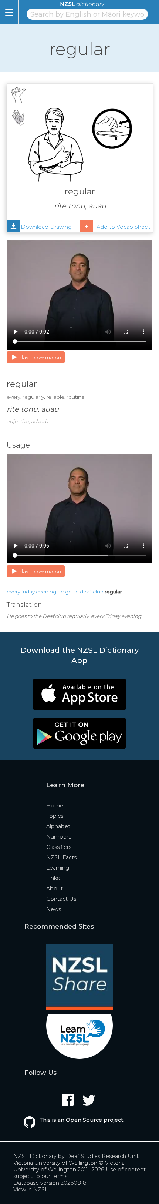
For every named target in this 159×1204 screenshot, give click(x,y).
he (60, 592)
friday (28, 592)
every (13, 592)
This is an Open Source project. (81, 1120)
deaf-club (92, 592)
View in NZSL (30, 1189)
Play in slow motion (39, 357)
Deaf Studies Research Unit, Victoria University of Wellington (76, 1159)
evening (46, 592)
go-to (72, 592)
